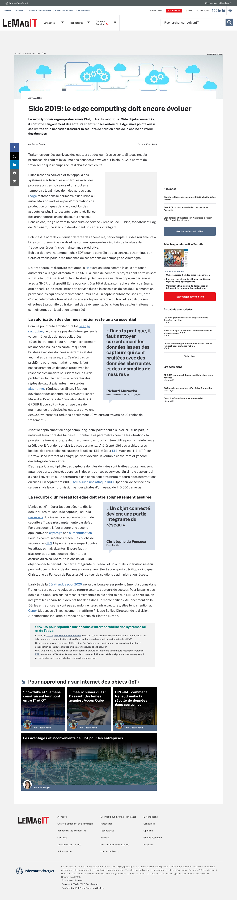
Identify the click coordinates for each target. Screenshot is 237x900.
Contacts (62, 837)
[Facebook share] (14, 147)
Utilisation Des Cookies (69, 844)
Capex (32, 610)
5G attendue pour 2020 (65, 584)
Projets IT (20, 11)
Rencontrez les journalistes (71, 830)
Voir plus (189, 356)
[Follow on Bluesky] (223, 10)
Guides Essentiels (152, 837)
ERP (37, 654)
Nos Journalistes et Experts (114, 844)
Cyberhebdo (83, 11)
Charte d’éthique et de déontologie (75, 823)
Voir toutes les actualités (190, 231)
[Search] (229, 22)
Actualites (35, 98)
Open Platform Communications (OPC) (184, 398)
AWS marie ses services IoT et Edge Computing (188, 388)
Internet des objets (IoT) (35, 53)
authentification (80, 533)
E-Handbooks (150, 816)
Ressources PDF (64, 11)
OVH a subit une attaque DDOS (93, 482)
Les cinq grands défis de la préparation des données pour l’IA (186, 318)
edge (33, 196)
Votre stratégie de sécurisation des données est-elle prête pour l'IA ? (189, 331)
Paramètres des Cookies (91, 888)
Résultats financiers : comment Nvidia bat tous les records (189, 198)
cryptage (55, 533)
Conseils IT (149, 823)
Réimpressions (65, 851)
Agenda (104, 837)
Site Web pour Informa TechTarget (118, 816)
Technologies (107, 830)
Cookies (7, 11)
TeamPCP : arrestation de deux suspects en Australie (186, 208)
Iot (89, 268)
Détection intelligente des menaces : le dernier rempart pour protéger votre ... (188, 344)
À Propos (62, 816)
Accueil (17, 53)
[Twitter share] (14, 156)
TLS (49, 543)
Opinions (148, 830)
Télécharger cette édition (189, 296)
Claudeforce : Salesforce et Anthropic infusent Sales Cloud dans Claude (188, 219)
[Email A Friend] (14, 182)
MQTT (49, 635)
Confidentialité (69, 888)
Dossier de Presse (109, 851)
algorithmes (36, 388)
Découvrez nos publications (217, 3)
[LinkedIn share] (14, 164)
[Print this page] (14, 173)
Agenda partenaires (40, 11)
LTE (114, 451)
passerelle (35, 517)
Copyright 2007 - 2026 (73, 884)
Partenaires (106, 823)
